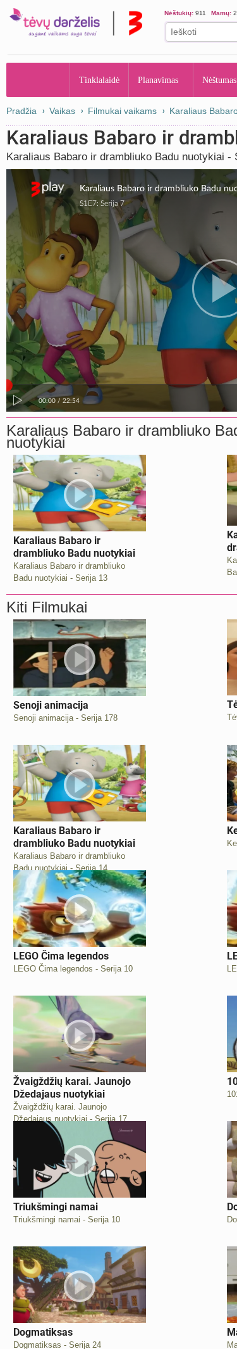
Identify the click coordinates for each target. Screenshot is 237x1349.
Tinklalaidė (100, 80)
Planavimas (162, 80)
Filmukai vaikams (122, 111)
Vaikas (62, 111)
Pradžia (38, 80)
